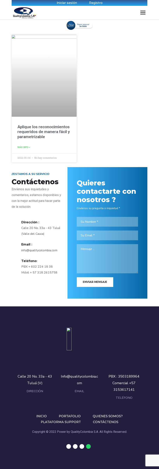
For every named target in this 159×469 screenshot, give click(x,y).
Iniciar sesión (67, 3)
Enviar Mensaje (95, 282)
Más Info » (23, 147)
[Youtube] (68, 446)
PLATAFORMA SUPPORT (61, 422)
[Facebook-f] (75, 446)
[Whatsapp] (88, 446)
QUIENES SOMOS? (108, 416)
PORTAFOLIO (70, 416)
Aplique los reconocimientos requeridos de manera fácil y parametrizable (43, 131)
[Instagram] (82, 446)
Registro (96, 3)
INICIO (41, 416)
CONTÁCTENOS (105, 422)
